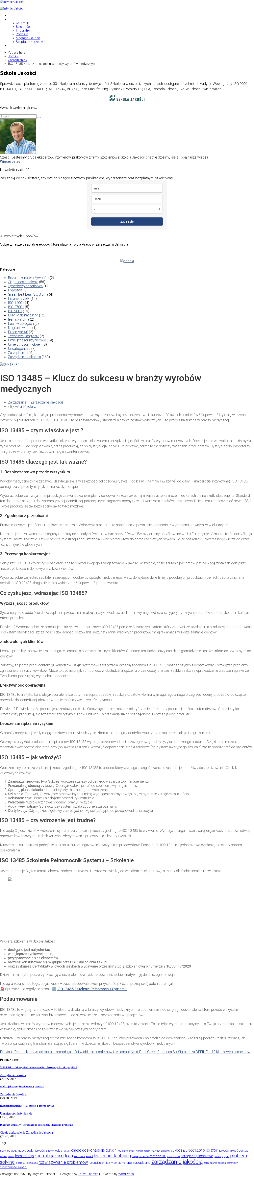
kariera (11, 1156)
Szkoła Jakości (19, 15)
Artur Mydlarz (25, 406)
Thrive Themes (88, 1174)
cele (57, 1150)
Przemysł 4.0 (18, 332)
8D (8, 1150)
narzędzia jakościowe (197, 1156)
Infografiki (23, 30)
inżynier (155, 1150)
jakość (224, 1150)
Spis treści (23, 27)
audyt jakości (35, 1150)
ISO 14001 (16, 303)
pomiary (218, 1156)
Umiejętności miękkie (24, 344)
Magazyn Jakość (28, 38)
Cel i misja (23, 23)
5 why (3, 1150)
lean (69, 1155)
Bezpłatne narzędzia (30, 42)
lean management (83, 1156)
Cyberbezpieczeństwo (25, 286)
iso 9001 (176, 1150)
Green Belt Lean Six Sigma (28, 294)
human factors (143, 1151)
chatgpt (65, 1150)
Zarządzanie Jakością (24, 357)
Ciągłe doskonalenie (23, 282)
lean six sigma (18, 319)
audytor (50, 1150)
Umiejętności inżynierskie (27, 340)
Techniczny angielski (23, 336)
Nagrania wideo (20, 328)
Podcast (22, 34)
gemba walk (128, 1150)
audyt (22, 1150)
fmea (118, 1150)
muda (176, 1156)
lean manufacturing (112, 1155)
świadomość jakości (13, 1167)
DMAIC (110, 1150)
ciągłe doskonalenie (88, 1150)
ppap (226, 1156)
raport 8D (20, 1162)
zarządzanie (142, 1163)
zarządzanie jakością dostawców (221, 1162)
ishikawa (165, 1150)
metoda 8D (157, 1156)
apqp (14, 1150)
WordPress (126, 1174)
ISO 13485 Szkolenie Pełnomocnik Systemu (92, 989)
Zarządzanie (17, 353)
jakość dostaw (239, 1150)
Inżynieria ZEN (19, 298)
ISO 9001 (15, 311)
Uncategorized (19, 348)
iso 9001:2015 (194, 1150)
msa (169, 1156)
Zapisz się (127, 221)
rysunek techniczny (101, 1162)
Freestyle (15, 290)
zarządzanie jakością (177, 1161)
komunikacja (24, 1156)
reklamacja (32, 1162)
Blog (11, 19)
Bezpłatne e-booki (21, 45)
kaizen (3, 1156)
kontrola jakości (49, 1155)
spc (129, 1163)
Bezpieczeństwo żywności (28, 278)
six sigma (120, 1162)
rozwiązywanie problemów (63, 1162)
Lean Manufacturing (23, 315)
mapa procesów (140, 1156)
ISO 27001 (16, 307)
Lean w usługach (21, 323)
